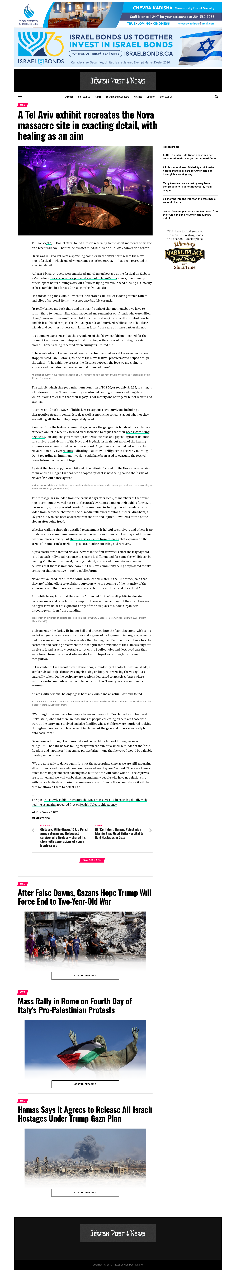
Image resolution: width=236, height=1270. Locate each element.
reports (68, 451)
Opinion (151, 96)
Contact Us (166, 96)
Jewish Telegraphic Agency (98, 804)
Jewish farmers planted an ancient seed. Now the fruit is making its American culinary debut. (190, 215)
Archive (138, 96)
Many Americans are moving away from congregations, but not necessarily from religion (187, 187)
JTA (48, 243)
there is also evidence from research (94, 539)
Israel (98, 96)
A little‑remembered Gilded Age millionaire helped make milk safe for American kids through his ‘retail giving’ (189, 171)
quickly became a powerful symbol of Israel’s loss (83, 278)
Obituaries (84, 96)
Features (68, 96)
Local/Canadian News (117, 96)
